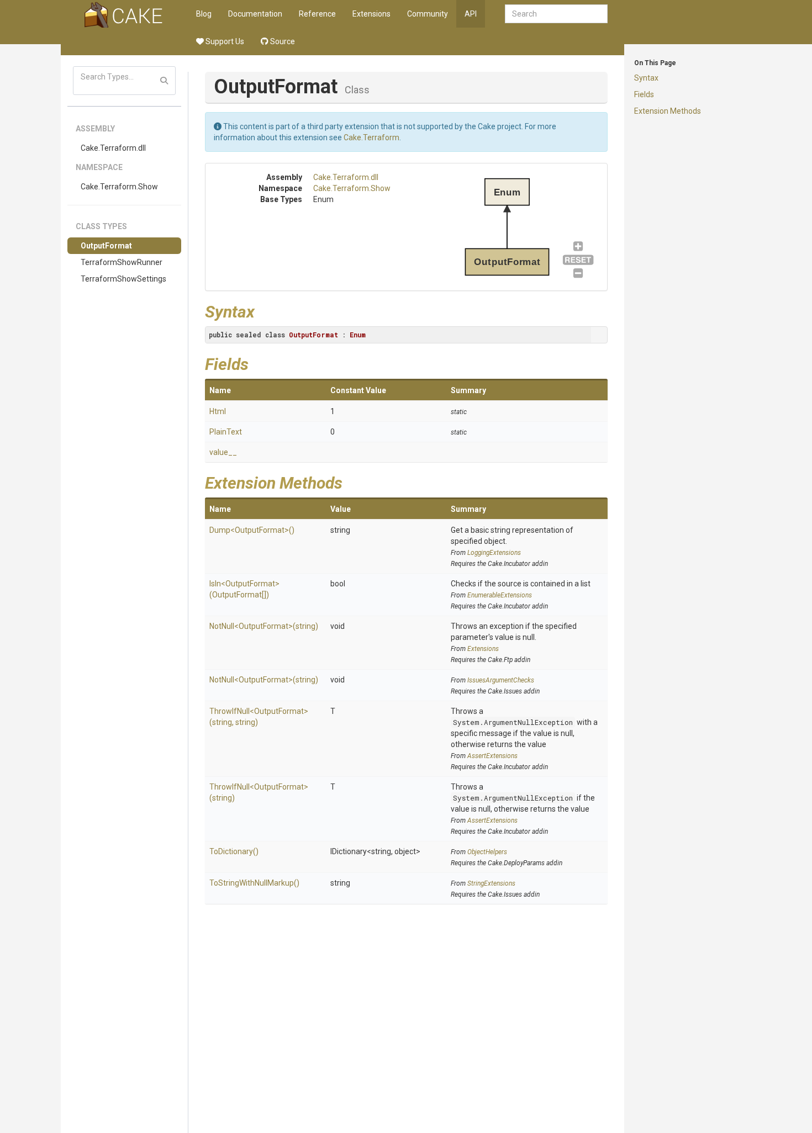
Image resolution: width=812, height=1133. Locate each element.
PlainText (225, 431)
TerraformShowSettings (123, 278)
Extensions (371, 13)
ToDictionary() (234, 851)
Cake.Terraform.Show (119, 186)
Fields (644, 94)
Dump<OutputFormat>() (251, 530)
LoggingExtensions (494, 553)
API (471, 13)
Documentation (255, 13)
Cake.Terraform (371, 137)
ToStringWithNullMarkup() (254, 882)
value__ (223, 452)
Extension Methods (667, 111)
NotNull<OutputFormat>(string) (263, 626)
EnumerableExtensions (499, 595)
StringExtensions (491, 883)
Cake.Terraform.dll (113, 148)
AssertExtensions (492, 756)
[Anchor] (263, 310)
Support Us (224, 41)
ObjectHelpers (487, 852)
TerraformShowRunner (121, 262)
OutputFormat (106, 245)
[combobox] (556, 13)
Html (217, 411)
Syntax (646, 77)
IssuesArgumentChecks (500, 680)
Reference (317, 13)
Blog (204, 13)
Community (427, 13)
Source (281, 41)
